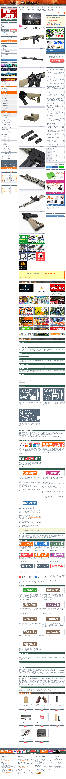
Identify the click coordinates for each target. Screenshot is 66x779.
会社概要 (13, 166)
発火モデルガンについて (24, 662)
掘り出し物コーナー (5, 155)
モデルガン (4, 89)
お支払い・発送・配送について (25, 440)
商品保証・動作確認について (24, 653)
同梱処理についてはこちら (25, 437)
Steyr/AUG (4, 105)
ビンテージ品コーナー (6, 153)
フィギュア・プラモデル (6, 148)
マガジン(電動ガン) (5, 122)
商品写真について (22, 374)
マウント (3, 136)
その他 (4, 108)
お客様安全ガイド (13, 161)
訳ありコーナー (5, 156)
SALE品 (3, 83)
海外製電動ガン (6, 115)
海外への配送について (23, 368)
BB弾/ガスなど (4, 129)
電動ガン (4, 91)
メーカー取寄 (4, 86)
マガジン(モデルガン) (6, 127)
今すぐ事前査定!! (9, 19)
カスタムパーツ (5, 137)
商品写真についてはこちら (25, 599)
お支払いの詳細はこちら (5, 760)
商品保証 (5, 166)
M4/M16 (4, 93)
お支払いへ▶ (9, 41)
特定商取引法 (5, 164)
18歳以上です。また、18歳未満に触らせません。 (55, 54)
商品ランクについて (23, 540)
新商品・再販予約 (5, 84)
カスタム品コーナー (5, 151)
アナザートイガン (5, 119)
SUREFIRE (4, 134)
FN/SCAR (4, 103)
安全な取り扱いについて (24, 353)
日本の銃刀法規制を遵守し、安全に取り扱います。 (55, 56)
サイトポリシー (22, 382)
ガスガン (4, 88)
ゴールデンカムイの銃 (6, 76)
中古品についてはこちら (24, 550)
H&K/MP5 (4, 95)
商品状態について (22, 585)
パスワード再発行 (9, 34)
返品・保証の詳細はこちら (23, 767)
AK (3, 96)
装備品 (3, 143)
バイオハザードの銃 (5, 72)
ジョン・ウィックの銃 (6, 67)
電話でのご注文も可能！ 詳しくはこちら (27, 427)
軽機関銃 (4, 110)
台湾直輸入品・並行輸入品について (26, 676)
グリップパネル (5, 139)
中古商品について (22, 533)
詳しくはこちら (28, 277)
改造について (21, 358)
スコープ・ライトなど (6, 132)
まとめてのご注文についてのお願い (26, 430)
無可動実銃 (4, 144)
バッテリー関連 (5, 131)
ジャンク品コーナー (5, 158)
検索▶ (9, 59)
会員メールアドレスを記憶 (10, 32)
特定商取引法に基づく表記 (41, 775)
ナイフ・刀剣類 (5, 146)
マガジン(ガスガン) (5, 124)
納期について (21, 468)
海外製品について (22, 667)
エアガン (4, 117)
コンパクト (5, 107)
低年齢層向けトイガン (6, 120)
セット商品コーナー (5, 149)
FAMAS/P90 (5, 100)
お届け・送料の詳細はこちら (6, 772)
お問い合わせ (9, 168)
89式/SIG (4, 98)
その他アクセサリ (5, 141)
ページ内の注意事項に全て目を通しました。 (54, 57)
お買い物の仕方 (22, 386)
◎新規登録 (13, 30)
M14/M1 (4, 101)
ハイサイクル (5, 113)
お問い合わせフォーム (23, 775)
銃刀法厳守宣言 (5, 162)
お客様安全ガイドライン (24, 356)
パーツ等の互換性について (24, 364)
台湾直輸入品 (4, 81)
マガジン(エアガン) (5, 125)
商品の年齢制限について (24, 347)
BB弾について (22, 687)
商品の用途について (23, 342)
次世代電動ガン (5, 112)
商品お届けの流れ (13, 164)
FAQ (13, 162)
